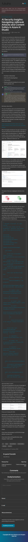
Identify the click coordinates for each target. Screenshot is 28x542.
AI (2, 16)
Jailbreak (4, 446)
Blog (10, 16)
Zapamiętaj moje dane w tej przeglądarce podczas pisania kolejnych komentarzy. (13, 520)
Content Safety (21, 443)
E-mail (4, 505)
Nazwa (4, 498)
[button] (6, 457)
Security (9, 446)
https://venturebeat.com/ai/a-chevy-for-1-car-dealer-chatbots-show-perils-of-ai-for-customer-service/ (14, 125)
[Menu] (23, 3)
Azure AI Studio (13, 443)
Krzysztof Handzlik (9, 454)
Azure (6, 16)
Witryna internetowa (7, 512)
